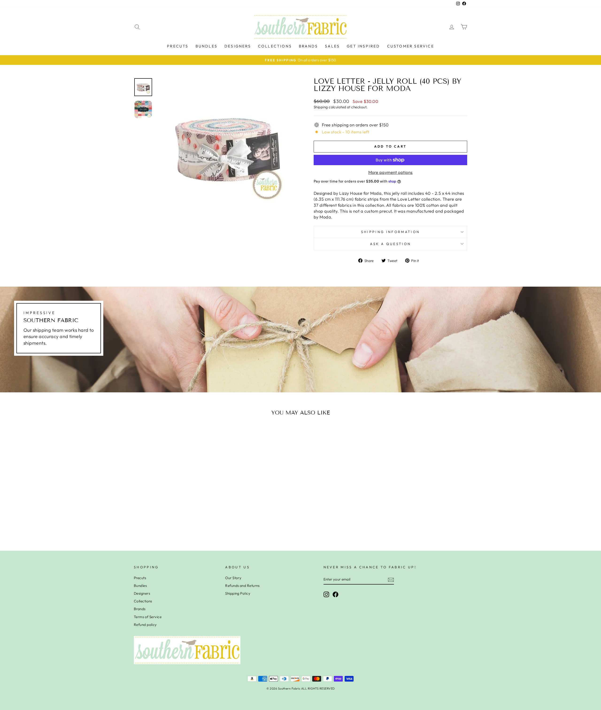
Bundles (206, 46)
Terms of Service (148, 617)
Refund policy (145, 624)
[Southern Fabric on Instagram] (326, 594)
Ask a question (390, 244)
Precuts (177, 46)
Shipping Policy (237, 593)
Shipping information (390, 232)
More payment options (390, 172)
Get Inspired (363, 46)
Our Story (233, 578)
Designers (237, 46)
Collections (275, 46)
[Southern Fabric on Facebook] (335, 594)
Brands (308, 46)
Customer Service (410, 46)
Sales (332, 46)
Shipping (321, 107)
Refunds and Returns (242, 585)
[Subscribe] (391, 579)
